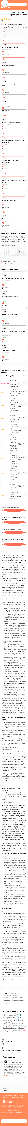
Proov (21, 999)
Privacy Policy (15, 1097)
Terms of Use (5, 1097)
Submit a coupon (6, 988)
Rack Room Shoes (16, 997)
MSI (12, 1000)
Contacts (4, 1095)
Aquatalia (6, 997)
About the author (9, 1075)
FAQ (3, 1099)
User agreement (13, 1095)
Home (4, 1088)
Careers (22, 1097)
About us (22, 1095)
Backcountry (7, 999)
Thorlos (15, 999)
